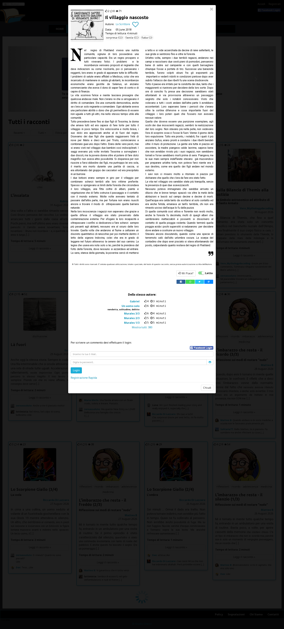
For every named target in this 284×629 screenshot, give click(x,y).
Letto (209, 273)
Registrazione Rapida (84, 378)
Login (76, 370)
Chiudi (207, 388)
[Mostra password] (209, 362)
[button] (201, 348)
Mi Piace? (187, 273)
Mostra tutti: (142, 327)
